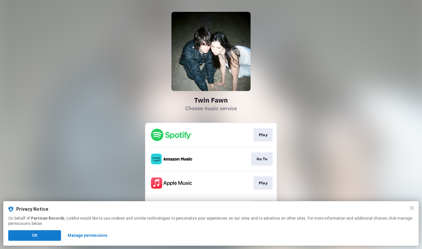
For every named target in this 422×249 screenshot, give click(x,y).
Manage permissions (87, 235)
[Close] (412, 208)
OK (34, 235)
